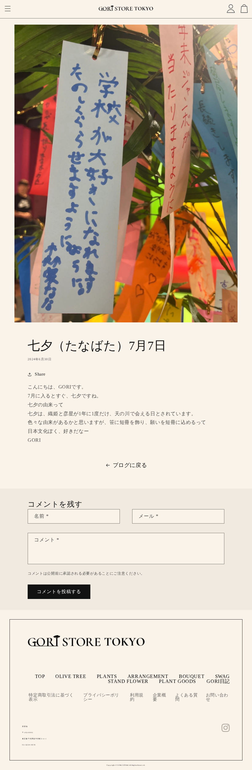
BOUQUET (191, 676)
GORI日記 (218, 681)
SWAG (222, 676)
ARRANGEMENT (148, 676)
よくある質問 (186, 697)
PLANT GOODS (177, 681)
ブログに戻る (130, 465)
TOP (40, 676)
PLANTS (107, 676)
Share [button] (40, 374)
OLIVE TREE (70, 676)
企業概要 (159, 697)
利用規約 (137, 697)
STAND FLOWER (128, 681)
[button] (7, 8)
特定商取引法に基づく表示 (51, 697)
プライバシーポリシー (101, 697)
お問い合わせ (217, 697)
